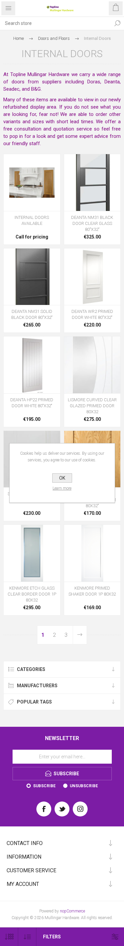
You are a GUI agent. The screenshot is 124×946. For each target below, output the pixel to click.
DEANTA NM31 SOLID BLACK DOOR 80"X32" (32, 314)
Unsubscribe (84, 786)
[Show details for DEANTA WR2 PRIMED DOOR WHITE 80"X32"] (92, 276)
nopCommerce (72, 911)
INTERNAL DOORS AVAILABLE (32, 220)
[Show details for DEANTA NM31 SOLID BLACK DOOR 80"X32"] (32, 276)
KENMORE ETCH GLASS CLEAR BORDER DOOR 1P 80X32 (32, 594)
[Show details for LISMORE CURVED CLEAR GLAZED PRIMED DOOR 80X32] (92, 364)
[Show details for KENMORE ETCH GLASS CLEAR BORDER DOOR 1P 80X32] (32, 553)
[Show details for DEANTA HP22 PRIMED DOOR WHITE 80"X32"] (32, 364)
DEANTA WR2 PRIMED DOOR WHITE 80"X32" (92, 314)
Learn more (62, 488)
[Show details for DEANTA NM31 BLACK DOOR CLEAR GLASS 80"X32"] (92, 182)
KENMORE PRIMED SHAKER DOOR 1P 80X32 (92, 591)
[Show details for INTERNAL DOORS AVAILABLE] (32, 182)
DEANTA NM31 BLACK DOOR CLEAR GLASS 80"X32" (92, 223)
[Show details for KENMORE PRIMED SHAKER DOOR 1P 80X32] (92, 553)
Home (18, 38)
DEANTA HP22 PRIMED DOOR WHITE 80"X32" (31, 402)
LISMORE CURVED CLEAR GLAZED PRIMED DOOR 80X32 (92, 405)
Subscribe (44, 786)
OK (62, 478)
